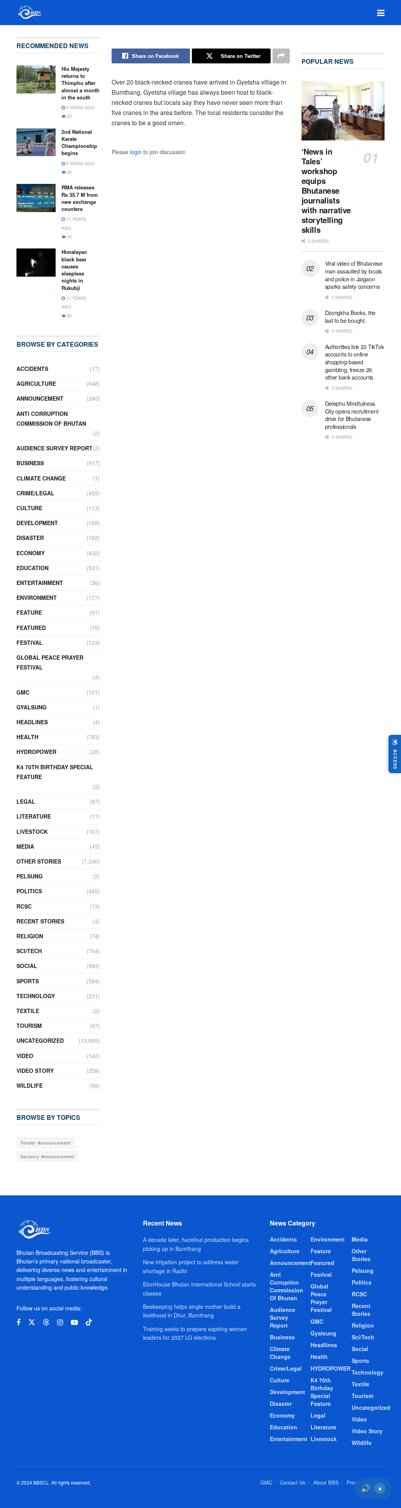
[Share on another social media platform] (281, 56)
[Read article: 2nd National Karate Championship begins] (36, 142)
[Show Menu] (381, 12)
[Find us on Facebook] (18, 1322)
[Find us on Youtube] (74, 1322)
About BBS (326, 1482)
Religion (29, 936)
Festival (29, 642)
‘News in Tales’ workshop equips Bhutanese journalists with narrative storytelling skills (326, 190)
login (136, 152)
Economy (30, 553)
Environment (36, 597)
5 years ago (80, 107)
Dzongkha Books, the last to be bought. (350, 316)
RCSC (24, 906)
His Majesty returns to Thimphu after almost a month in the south (80, 83)
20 (69, 236)
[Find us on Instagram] (60, 1322)
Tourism (29, 1025)
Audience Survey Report (54, 448)
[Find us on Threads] (46, 1322)
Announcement (39, 398)
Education (32, 568)
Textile (27, 1011)
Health (27, 737)
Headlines (32, 722)
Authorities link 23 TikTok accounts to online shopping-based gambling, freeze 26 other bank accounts (354, 362)
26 (69, 172)
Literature (33, 816)
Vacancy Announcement (47, 1156)
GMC (22, 692)
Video (24, 1056)
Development (37, 523)
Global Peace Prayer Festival (49, 662)
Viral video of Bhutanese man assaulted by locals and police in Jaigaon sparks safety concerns (354, 274)
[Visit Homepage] (29, 12)
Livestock (32, 831)
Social (26, 966)
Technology (35, 996)
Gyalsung (31, 707)
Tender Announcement (45, 1142)
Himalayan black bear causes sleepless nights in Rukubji (74, 269)
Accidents (32, 369)
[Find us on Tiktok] (89, 1322)
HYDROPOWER (36, 752)
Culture (29, 508)
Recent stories (40, 921)
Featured (31, 628)
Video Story (35, 1070)
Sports (27, 981)
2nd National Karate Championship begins (79, 142)
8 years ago (80, 163)
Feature (29, 612)
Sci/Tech (29, 951)
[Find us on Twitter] (31, 1322)
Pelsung (29, 876)
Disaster (30, 538)
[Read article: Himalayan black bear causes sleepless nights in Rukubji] (36, 262)
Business (30, 463)
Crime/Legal (35, 493)
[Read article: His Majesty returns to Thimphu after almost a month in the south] (36, 79)
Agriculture (36, 383)
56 (69, 315)
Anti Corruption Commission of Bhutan (51, 418)
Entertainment (39, 583)
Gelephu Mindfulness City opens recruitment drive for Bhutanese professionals (352, 414)
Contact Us (292, 1482)
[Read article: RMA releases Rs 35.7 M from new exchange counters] (36, 198)
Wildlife (29, 1085)
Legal (25, 801)
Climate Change (41, 478)
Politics (29, 891)
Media (25, 846)
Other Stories (38, 861)
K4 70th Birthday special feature (54, 772)
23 (69, 116)
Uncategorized (40, 1040)
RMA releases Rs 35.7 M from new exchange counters (79, 198)
